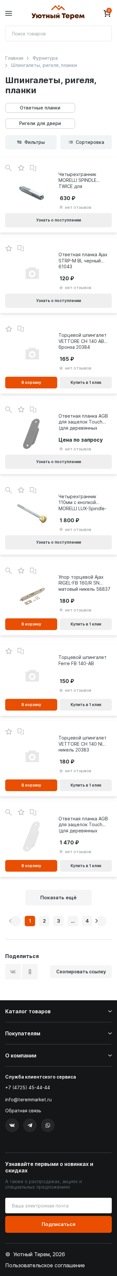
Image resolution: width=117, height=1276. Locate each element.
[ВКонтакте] (13, 971)
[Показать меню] (8, 13)
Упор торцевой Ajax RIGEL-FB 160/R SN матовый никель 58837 (84, 582)
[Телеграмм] (30, 1125)
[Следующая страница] (101, 921)
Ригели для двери (40, 123)
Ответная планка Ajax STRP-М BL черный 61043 (83, 260)
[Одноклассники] (30, 971)
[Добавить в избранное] (21, 168)
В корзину (31, 382)
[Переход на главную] (58, 13)
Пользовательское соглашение (45, 1265)
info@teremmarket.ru (28, 1099)
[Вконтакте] (12, 1125)
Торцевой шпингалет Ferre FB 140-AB (82, 660)
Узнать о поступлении (58, 220)
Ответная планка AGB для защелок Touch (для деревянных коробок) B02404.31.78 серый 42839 (83, 422)
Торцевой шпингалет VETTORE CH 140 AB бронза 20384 (82, 340)
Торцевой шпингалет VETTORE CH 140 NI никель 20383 (82, 743)
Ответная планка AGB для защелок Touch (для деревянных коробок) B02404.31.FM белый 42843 (83, 824)
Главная (14, 58)
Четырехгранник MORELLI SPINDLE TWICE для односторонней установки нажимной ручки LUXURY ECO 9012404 (82, 180)
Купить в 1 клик (86, 382)
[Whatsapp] (48, 1125)
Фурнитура (45, 58)
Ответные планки (40, 107)
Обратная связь (23, 1110)
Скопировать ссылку (81, 971)
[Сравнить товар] (33, 168)
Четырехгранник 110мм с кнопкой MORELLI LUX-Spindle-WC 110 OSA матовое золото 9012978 (82, 502)
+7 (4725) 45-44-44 (27, 1087)
